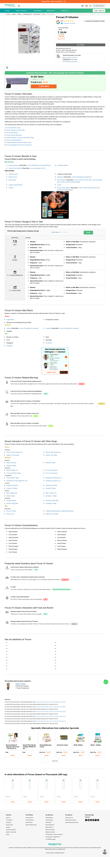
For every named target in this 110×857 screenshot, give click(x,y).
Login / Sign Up (99, 11)
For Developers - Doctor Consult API (54, 834)
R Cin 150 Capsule (51, 473)
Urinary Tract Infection (15, 168)
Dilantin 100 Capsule (12, 455)
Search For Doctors (50, 829)
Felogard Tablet (11, 500)
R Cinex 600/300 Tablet (13, 473)
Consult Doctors (49, 820)
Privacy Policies (29, 817)
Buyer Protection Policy (31, 824)
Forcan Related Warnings (14, 135)
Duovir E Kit (10, 514)
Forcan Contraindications (13, 140)
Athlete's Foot (13, 177)
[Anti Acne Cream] (63, 737)
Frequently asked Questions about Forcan (18, 142)
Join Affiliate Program (51, 839)
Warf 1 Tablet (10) (51, 493)
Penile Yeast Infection (63, 188)
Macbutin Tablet (50, 463)
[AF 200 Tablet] (17, 82)
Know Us (8, 815)
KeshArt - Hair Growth (11, 832)
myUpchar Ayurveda (11, 829)
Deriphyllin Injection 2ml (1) (54, 478)
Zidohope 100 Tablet (52, 514)
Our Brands (37, 11)
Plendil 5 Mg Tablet (12, 503)
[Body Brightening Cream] (46, 737)
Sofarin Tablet (10, 496)
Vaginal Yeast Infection (16, 185)
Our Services (49, 815)
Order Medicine (49, 817)
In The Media (9, 820)
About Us (8, 817)
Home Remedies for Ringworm (81, 177)
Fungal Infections (14, 165)
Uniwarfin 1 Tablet (51, 496)
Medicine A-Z (51, 11)
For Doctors (68, 815)
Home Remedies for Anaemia (29, 328)
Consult (7, 11)
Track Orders (48, 822)
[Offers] (82, 6)
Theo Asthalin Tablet (12, 478)
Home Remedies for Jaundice (69, 328)
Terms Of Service (30, 820)
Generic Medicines (50, 824)
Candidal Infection (62, 165)
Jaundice (48, 328)
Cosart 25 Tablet (51, 488)
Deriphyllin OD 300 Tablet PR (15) (16, 481)
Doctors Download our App (71, 822)
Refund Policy (29, 822)
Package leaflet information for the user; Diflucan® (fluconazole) (51, 702)
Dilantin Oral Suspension (53, 452)
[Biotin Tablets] (80, 737)
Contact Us (8, 822)
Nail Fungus (12, 180)
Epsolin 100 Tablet (51, 455)
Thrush (59, 185)
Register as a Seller (50, 832)
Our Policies (29, 815)
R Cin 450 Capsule (51, 470)
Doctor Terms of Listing (70, 820)
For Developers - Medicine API (53, 836)
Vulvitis (11, 188)
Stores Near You (49, 827)
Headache (9, 346)
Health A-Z (64, 11)
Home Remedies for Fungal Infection (39, 165)
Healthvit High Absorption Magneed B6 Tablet (59, 511)
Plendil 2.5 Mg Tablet (52, 500)
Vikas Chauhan (21, 684)
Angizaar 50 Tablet (51, 485)
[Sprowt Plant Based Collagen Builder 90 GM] (29, 737)
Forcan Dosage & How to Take (15, 130)
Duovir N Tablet (11, 511)
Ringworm (60, 177)
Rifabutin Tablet (11, 466)
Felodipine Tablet (51, 503)
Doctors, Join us (69, 817)
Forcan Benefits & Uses (13, 128)
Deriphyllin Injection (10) (53, 481)
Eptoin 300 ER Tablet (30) (14, 452)
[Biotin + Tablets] (97, 737)
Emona (7, 834)
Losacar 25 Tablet (11, 488)
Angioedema (10, 319)
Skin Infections (61, 180)
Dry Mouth (49, 343)
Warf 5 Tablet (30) (11, 493)
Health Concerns (21, 11)
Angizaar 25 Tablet (12, 485)
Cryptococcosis (13, 174)
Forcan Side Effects (12, 133)
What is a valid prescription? (70, 57)
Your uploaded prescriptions (70, 61)
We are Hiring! (9, 824)
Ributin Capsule (11, 463)
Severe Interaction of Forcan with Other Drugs (20, 137)
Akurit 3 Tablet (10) (12, 470)
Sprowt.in (8, 827)
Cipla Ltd (68, 48)
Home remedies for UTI (38, 168)
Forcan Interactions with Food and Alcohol (19, 145)
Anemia (8, 328)
